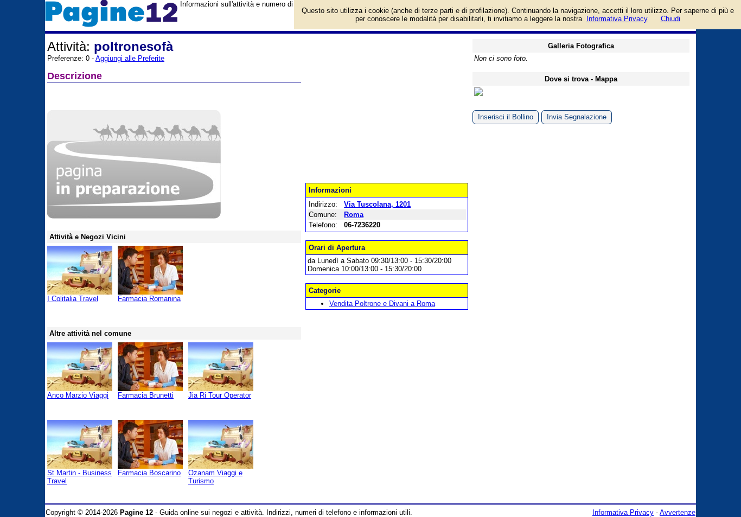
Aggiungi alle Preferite (129, 58)
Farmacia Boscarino (149, 473)
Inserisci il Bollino (505, 117)
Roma (353, 214)
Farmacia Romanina (149, 299)
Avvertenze (677, 512)
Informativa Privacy (623, 512)
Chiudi (670, 19)
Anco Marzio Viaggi (77, 395)
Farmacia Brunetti (146, 395)
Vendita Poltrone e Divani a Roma (382, 303)
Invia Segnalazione (576, 117)
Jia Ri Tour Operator (219, 395)
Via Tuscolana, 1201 (377, 204)
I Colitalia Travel (72, 299)
